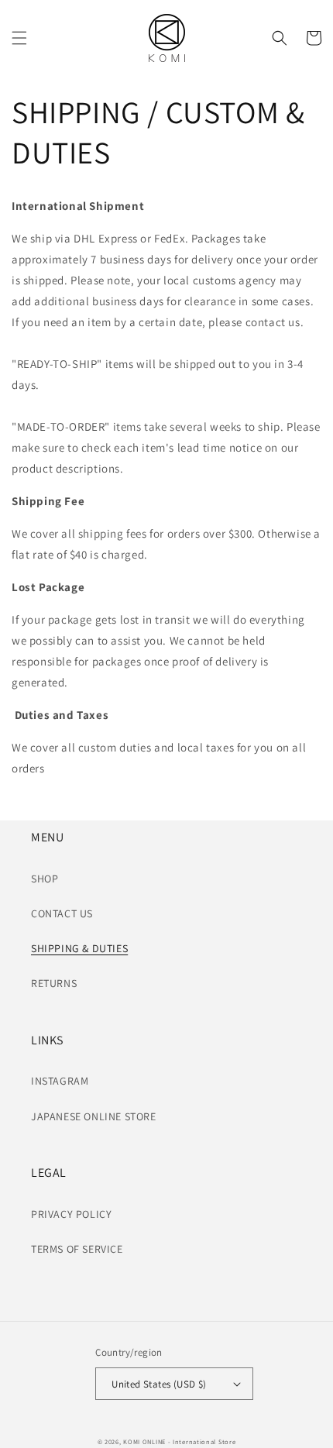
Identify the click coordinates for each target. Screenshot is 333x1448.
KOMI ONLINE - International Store (179, 1441)
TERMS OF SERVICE (77, 1249)
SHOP (44, 879)
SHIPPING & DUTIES (79, 948)
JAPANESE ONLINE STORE (93, 1116)
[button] (19, 38)
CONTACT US (62, 913)
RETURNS (54, 983)
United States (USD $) (159, 1384)
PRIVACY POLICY (71, 1214)
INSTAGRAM (59, 1081)
